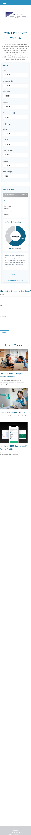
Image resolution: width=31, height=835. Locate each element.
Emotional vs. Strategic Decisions (13, 412)
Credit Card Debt (8, 150)
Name (2, 294)
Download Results (15, 280)
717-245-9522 (17, 832)
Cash (4, 70)
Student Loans (7, 140)
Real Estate (6, 91)
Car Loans (6, 161)
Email (2, 305)
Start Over (15, 275)
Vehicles (5, 102)
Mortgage (6, 129)
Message (3, 316)
